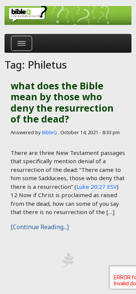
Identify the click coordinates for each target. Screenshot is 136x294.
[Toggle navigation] (21, 43)
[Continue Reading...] (40, 227)
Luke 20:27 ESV (96, 186)
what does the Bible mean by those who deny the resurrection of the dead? (62, 102)
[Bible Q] (68, 15)
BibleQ (49, 132)
